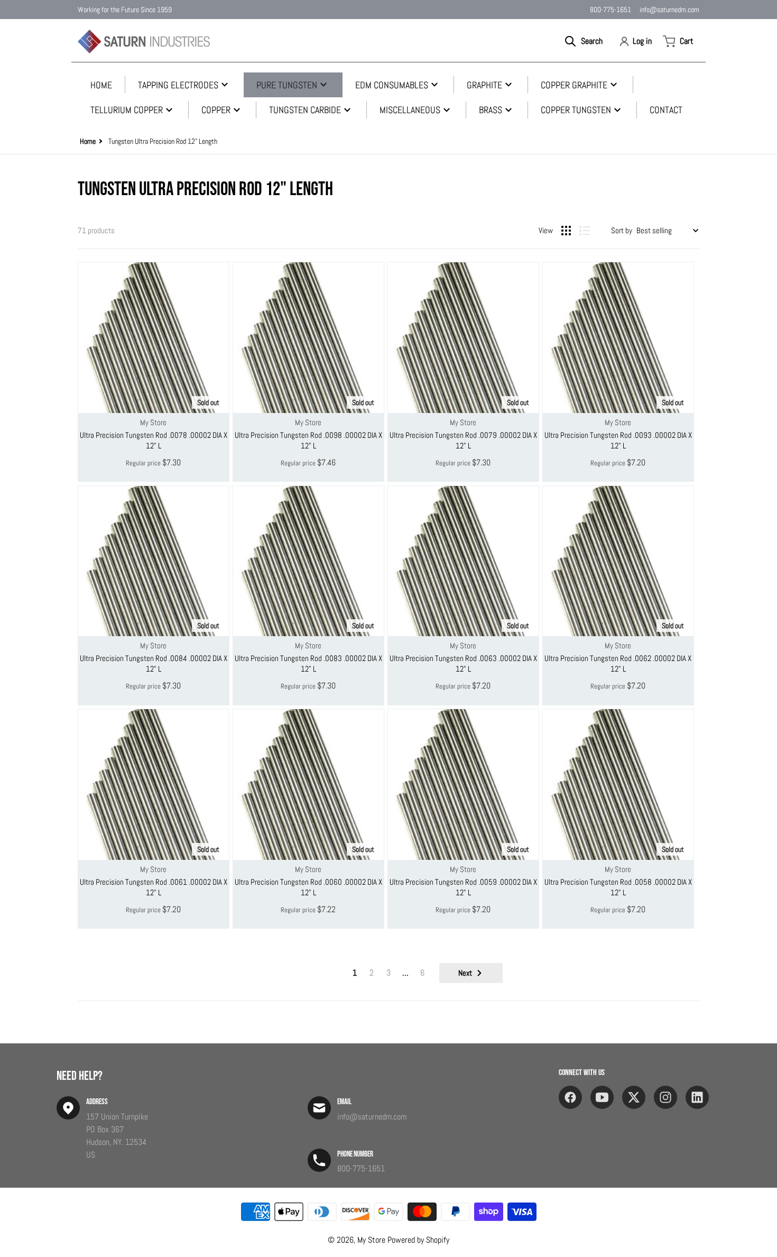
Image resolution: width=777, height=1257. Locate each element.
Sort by (621, 230)
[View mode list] (584, 231)
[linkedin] (697, 1097)
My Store (371, 1239)
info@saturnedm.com (669, 9)
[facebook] (570, 1097)
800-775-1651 (610, 9)
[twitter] (633, 1097)
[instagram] (665, 1097)
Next (465, 973)
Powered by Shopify (418, 1239)
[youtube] (602, 1097)
